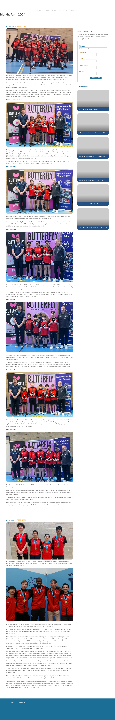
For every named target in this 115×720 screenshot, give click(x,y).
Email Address (84, 65)
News (38, 11)
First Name (83, 52)
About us (63, 11)
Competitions (50, 11)
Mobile (81, 71)
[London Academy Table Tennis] (57, 5)
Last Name (83, 59)
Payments (74, 11)
